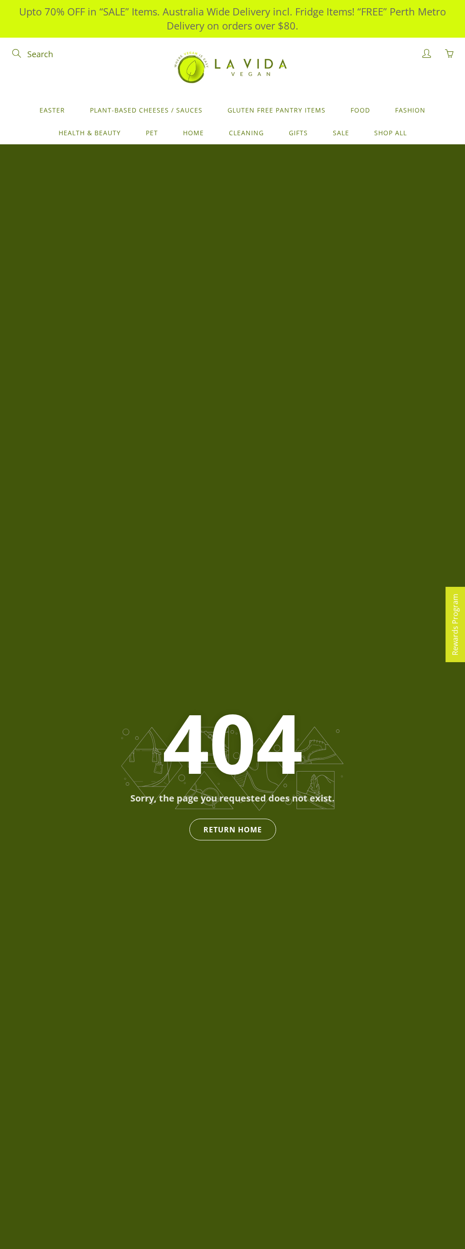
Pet (152, 132)
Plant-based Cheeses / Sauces (146, 110)
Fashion (410, 110)
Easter (52, 110)
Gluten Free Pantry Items (277, 110)
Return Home (232, 830)
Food (360, 110)
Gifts (298, 132)
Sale (341, 132)
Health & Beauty (90, 132)
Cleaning (246, 132)
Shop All (390, 132)
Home (193, 132)
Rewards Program (455, 624)
